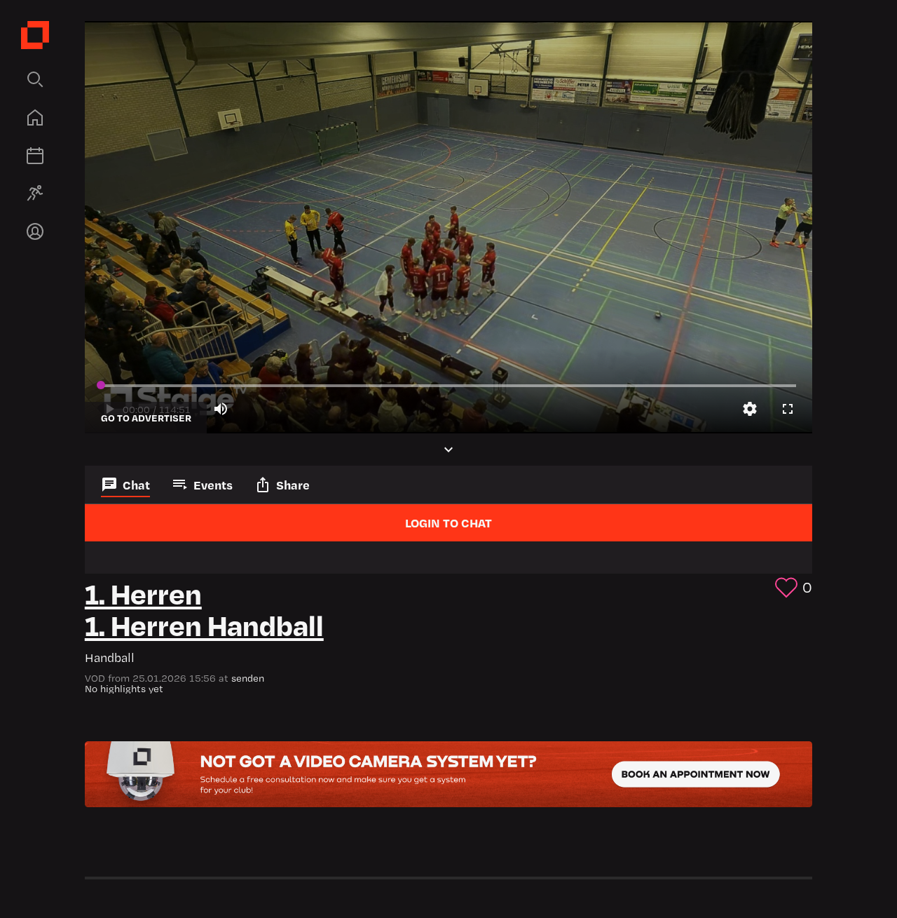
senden (247, 677)
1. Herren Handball (204, 624)
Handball (110, 657)
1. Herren (143, 592)
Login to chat (448, 522)
